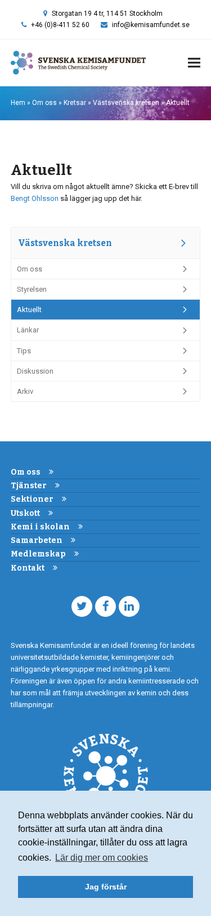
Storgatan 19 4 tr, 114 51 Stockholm (107, 13)
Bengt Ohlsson (35, 198)
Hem (18, 103)
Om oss (44, 103)
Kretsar (75, 103)
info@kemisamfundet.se (151, 25)
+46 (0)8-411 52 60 (60, 25)
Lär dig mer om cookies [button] (101, 857)
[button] (194, 63)
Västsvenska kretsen (126, 103)
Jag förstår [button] (106, 886)
